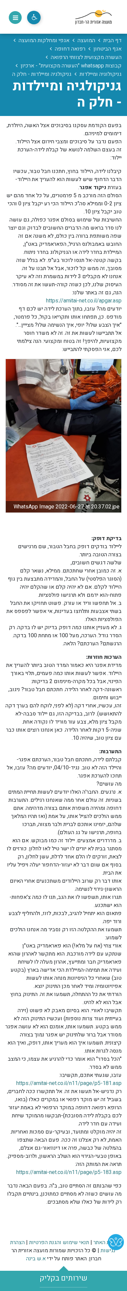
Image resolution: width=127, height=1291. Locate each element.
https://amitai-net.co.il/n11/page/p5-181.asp (69, 1083)
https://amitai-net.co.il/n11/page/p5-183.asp (69, 1172)
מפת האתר (105, 1242)
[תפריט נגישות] (34, 17)
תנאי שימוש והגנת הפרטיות (59, 1242)
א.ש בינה (36, 1259)
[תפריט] (15, 17)
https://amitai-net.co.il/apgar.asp (84, 301)
